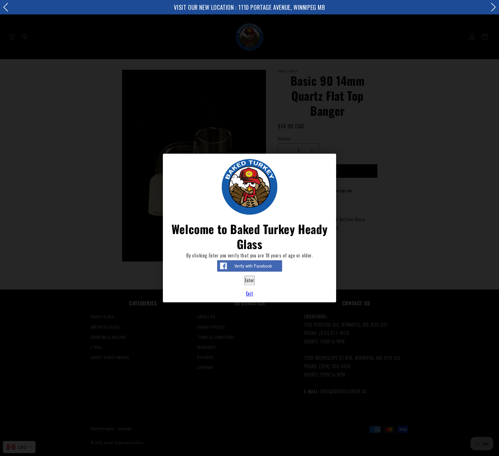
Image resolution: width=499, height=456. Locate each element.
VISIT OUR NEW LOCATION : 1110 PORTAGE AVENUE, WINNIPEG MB (249, 7)
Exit (249, 293)
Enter (249, 280)
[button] (5, 7)
